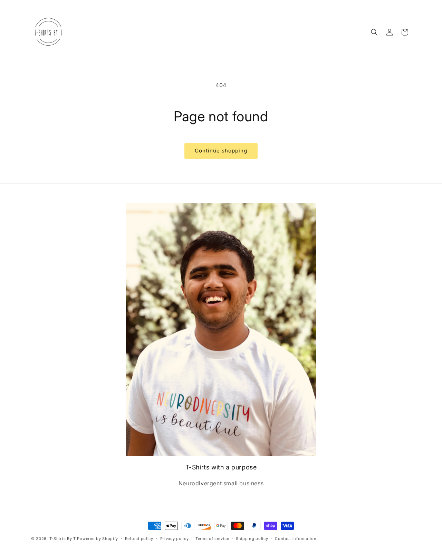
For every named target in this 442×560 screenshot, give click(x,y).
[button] (374, 32)
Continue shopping (221, 150)
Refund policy (139, 538)
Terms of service (212, 538)
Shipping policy (252, 538)
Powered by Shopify (97, 538)
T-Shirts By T (62, 538)
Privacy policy (174, 538)
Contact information (295, 538)
